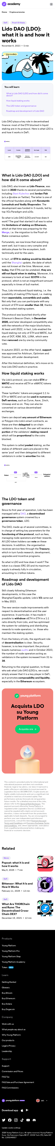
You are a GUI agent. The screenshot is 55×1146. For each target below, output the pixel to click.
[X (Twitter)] (4, 1120)
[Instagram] (16, 1120)
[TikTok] (22, 1120)
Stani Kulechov (20, 193)
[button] (51, 4)
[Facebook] (10, 1120)
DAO (23, 513)
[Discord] (34, 1120)
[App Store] (22, 1110)
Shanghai (16, 262)
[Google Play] (27, 1110)
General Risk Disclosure (30, 804)
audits (24, 650)
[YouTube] (28, 1120)
